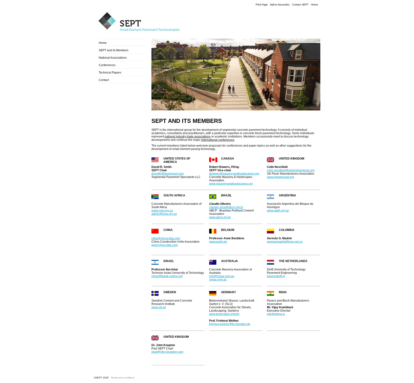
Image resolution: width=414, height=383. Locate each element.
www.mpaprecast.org (280, 177)
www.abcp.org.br (220, 217)
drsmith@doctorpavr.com (167, 173)
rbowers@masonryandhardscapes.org (234, 173)
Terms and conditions (122, 377)
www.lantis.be (218, 241)
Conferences (107, 65)
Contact (104, 80)
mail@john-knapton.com (167, 352)
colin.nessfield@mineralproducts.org (291, 170)
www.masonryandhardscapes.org (231, 183)
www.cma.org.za (162, 210)
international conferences (217, 140)
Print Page (262, 4)
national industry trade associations (188, 136)
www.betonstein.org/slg (224, 314)
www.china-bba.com (164, 245)
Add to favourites (280, 4)
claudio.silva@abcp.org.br (226, 207)
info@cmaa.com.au (221, 276)
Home (314, 4)
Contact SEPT (300, 4)
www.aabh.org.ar (278, 210)
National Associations (113, 57)
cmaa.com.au (218, 279)
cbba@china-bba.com (165, 238)
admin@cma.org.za (164, 214)
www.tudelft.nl (276, 276)
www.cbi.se (158, 307)
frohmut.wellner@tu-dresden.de (229, 324)
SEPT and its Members (113, 50)
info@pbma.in (276, 314)
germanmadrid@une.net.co (285, 241)
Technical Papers (110, 72)
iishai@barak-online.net (167, 276)
